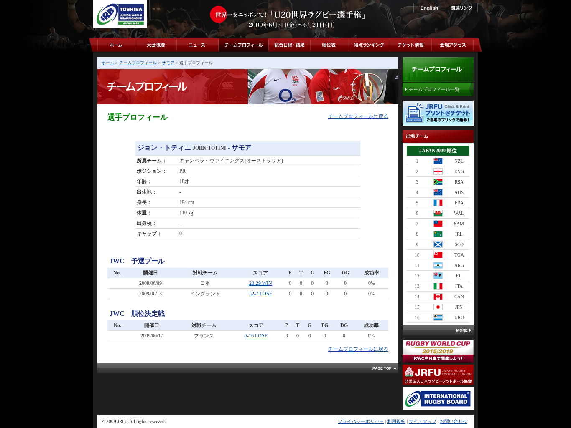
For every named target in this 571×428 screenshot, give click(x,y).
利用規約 (396, 421)
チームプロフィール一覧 (434, 89)
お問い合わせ (453, 421)
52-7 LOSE (260, 294)
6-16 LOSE (256, 336)
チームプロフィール (138, 62)
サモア (168, 62)
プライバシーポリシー (361, 421)
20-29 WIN (260, 283)
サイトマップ (422, 421)
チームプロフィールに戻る (358, 116)
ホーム (108, 62)
